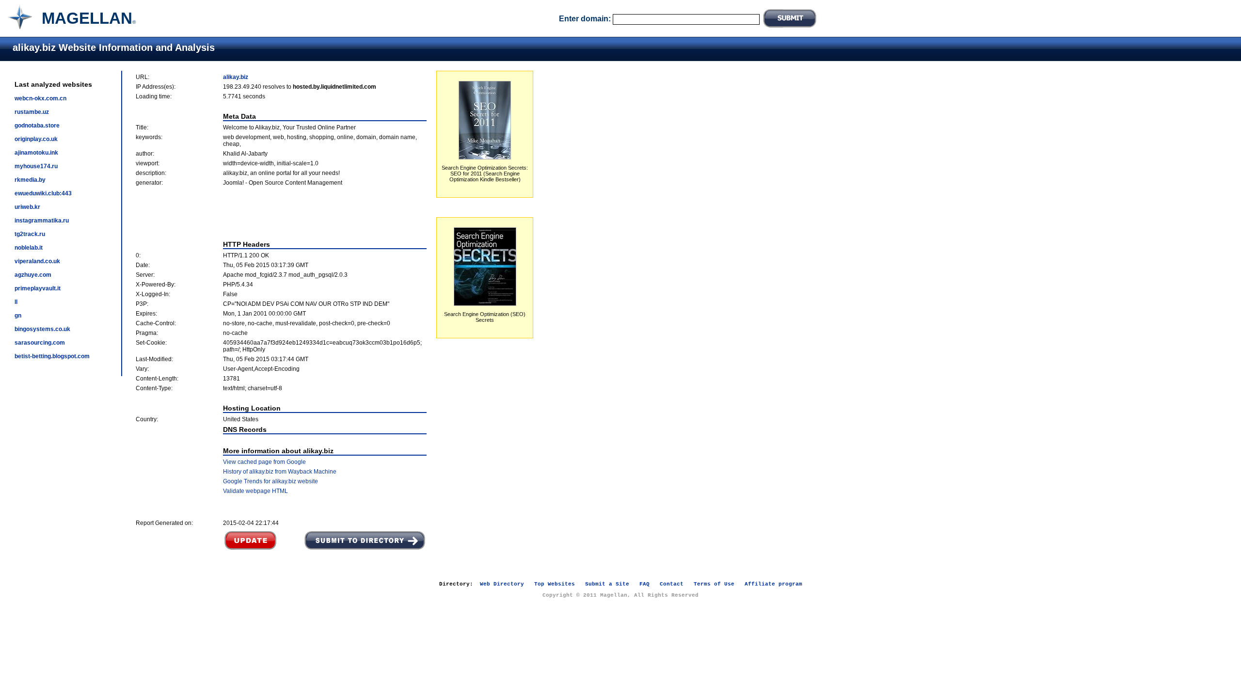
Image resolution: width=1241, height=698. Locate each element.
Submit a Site (607, 584)
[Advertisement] (281, 213)
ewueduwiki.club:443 (43, 193)
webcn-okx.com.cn (40, 98)
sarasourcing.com (40, 342)
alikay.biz (235, 77)
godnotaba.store (37, 125)
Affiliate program (773, 584)
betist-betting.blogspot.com (52, 356)
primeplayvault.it (38, 288)
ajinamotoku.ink (36, 152)
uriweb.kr (27, 207)
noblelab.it (29, 247)
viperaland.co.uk (37, 261)
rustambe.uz (32, 112)
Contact (672, 584)
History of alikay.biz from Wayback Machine (279, 471)
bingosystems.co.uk (42, 329)
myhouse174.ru (36, 166)
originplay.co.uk (36, 139)
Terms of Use (714, 584)
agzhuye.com (33, 274)
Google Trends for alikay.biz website (270, 481)
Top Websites (554, 584)
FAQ (644, 584)
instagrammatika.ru (42, 220)
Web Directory (502, 584)
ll (16, 302)
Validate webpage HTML (255, 491)
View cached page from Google (264, 462)
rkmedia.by (30, 179)
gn (18, 315)
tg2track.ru (30, 234)
